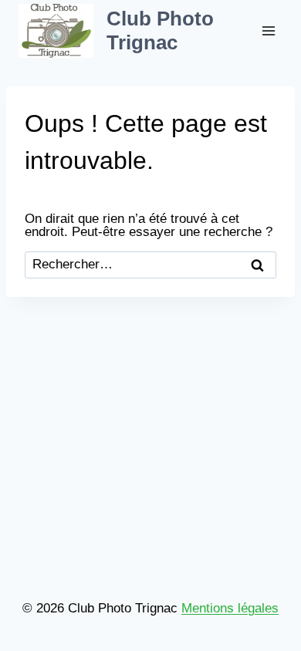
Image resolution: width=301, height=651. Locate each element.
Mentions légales (230, 608)
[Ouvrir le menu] (268, 30)
